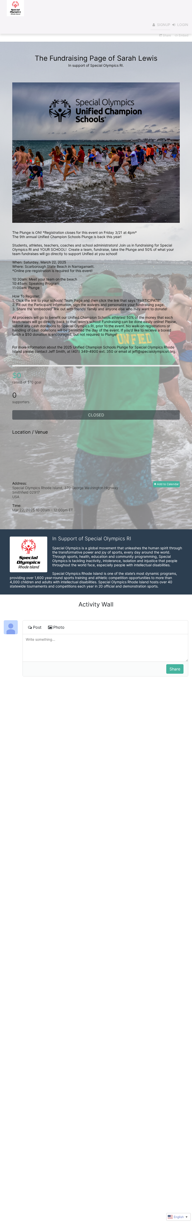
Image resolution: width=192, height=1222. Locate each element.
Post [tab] (37, 627)
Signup (163, 24)
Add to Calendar (167, 484)
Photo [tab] (58, 627)
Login (182, 24)
